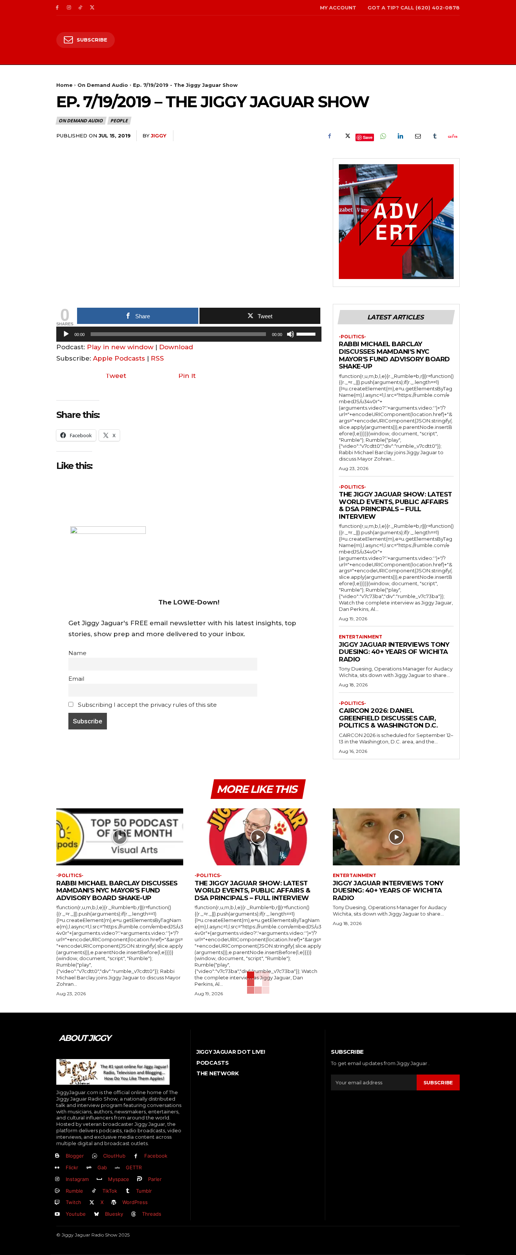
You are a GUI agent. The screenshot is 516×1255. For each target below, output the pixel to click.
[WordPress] (114, 1203)
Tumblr (144, 1191)
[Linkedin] (400, 135)
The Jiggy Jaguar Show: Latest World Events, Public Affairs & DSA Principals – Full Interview (395, 505)
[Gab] (89, 1168)
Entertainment (360, 637)
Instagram (77, 1179)
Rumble (74, 1191)
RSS (157, 358)
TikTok (109, 1191)
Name (77, 653)
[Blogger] (57, 1156)
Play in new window (120, 347)
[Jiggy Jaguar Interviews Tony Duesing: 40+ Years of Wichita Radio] (396, 836)
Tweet (115, 375)
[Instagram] (69, 8)
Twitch (73, 1202)
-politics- (352, 336)
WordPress (135, 1202)
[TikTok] (81, 8)
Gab (102, 1167)
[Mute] (290, 334)
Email (76, 678)
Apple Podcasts (119, 358)
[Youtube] (57, 1214)
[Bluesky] (96, 1214)
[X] (92, 8)
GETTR (134, 1167)
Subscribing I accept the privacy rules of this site (146, 704)
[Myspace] (100, 1179)
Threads (151, 1214)
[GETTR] (118, 1168)
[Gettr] (452, 135)
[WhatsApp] (382, 135)
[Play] (66, 334)
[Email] (417, 135)
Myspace (118, 1179)
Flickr (72, 1167)
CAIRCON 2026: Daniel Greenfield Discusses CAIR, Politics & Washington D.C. (388, 718)
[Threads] (134, 1214)
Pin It (187, 375)
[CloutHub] (95, 1156)
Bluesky (114, 1214)
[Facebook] (57, 8)
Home (64, 85)
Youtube (76, 1214)
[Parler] (140, 1179)
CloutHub (114, 1156)
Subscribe (438, 1082)
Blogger (75, 1156)
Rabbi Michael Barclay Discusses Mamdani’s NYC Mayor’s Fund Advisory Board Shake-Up (394, 355)
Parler (155, 1179)
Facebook (155, 1156)
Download (176, 347)
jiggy (158, 136)
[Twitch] (57, 1203)
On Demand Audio (102, 85)
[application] (188, 336)
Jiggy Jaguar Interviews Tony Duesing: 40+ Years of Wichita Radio (394, 652)
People (119, 120)
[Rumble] (57, 1191)
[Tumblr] (434, 135)
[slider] (307, 333)
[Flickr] (57, 1168)
